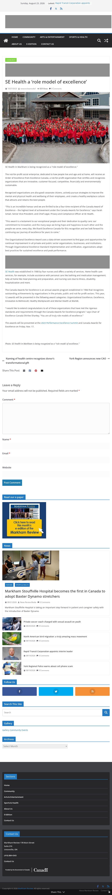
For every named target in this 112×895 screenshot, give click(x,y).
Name (6, 439)
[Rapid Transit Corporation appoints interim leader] (11, 653)
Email (6, 453)
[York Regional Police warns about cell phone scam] (11, 668)
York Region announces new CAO (87, 358)
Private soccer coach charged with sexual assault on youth (52, 621)
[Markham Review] (5, 40)
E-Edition (31, 44)
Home (15, 37)
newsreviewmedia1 (28, 88)
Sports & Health (78, 37)
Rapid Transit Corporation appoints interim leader (48, 651)
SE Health (10, 271)
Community (29, 37)
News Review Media (28, 602)
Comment (8, 399)
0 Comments (56, 88)
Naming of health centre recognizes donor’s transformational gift (30, 360)
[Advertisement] (58, 21)
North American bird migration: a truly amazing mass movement (55, 636)
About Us (17, 44)
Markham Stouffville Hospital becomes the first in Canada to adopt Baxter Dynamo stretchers (55, 594)
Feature (9, 585)
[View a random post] (106, 40)
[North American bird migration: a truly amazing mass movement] (11, 638)
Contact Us (47, 44)
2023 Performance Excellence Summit (59, 323)
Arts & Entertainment (52, 37)
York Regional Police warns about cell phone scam (48, 666)
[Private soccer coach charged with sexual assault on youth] (11, 623)
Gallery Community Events (15, 730)
